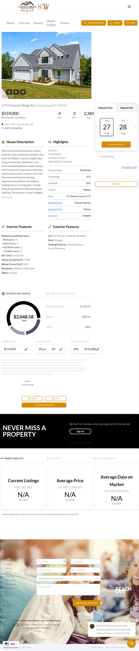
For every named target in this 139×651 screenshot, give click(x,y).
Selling (8, 572)
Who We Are (11, 584)
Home (8, 560)
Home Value (10, 580)
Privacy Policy (96, 648)
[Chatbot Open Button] (131, 643)
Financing (9, 576)
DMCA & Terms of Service (115, 648)
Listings (9, 564)
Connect (9, 588)
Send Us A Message (87, 603)
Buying (8, 568)
